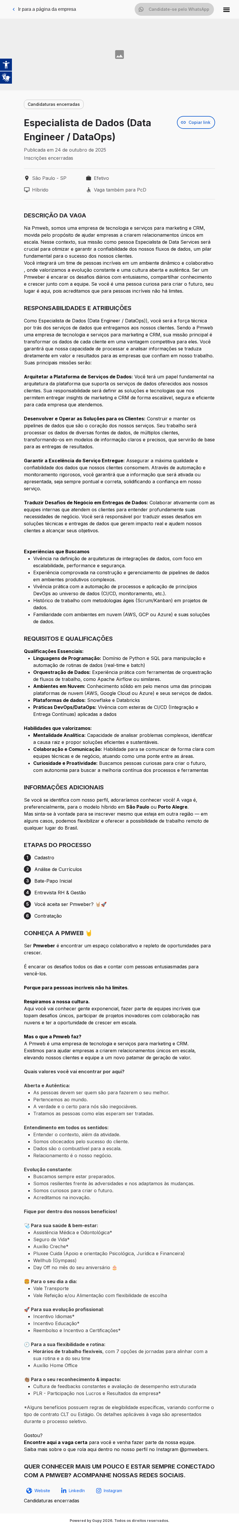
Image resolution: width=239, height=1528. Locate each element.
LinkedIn (77, 1490)
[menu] (226, 9)
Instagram (113, 1490)
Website (42, 1490)
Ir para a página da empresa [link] (47, 9)
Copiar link (199, 122)
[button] (226, 9)
